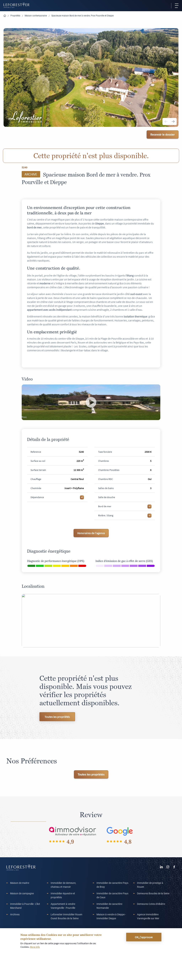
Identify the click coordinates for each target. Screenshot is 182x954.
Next (173, 121)
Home (5, 16)
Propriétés (15, 15)
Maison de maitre (19, 883)
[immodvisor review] (72, 831)
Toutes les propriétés (57, 716)
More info (35, 947)
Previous (166, 121)
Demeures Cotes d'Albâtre (151, 904)
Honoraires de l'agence (91, 533)
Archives (15, 914)
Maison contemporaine (36, 15)
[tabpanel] (91, 77)
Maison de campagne (22, 893)
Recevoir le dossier (162, 134)
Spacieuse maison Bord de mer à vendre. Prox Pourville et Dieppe (82, 15)
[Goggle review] (120, 831)
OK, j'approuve (144, 937)
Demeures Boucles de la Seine (153, 893)
